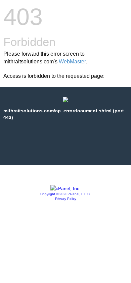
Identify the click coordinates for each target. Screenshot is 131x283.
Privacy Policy (65, 199)
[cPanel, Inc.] (65, 188)
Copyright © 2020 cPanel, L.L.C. (65, 194)
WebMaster (72, 61)
